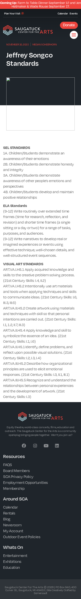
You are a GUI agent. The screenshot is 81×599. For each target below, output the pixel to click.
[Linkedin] (57, 446)
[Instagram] (35, 446)
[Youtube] (46, 446)
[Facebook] (24, 446)
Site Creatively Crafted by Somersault (55, 591)
